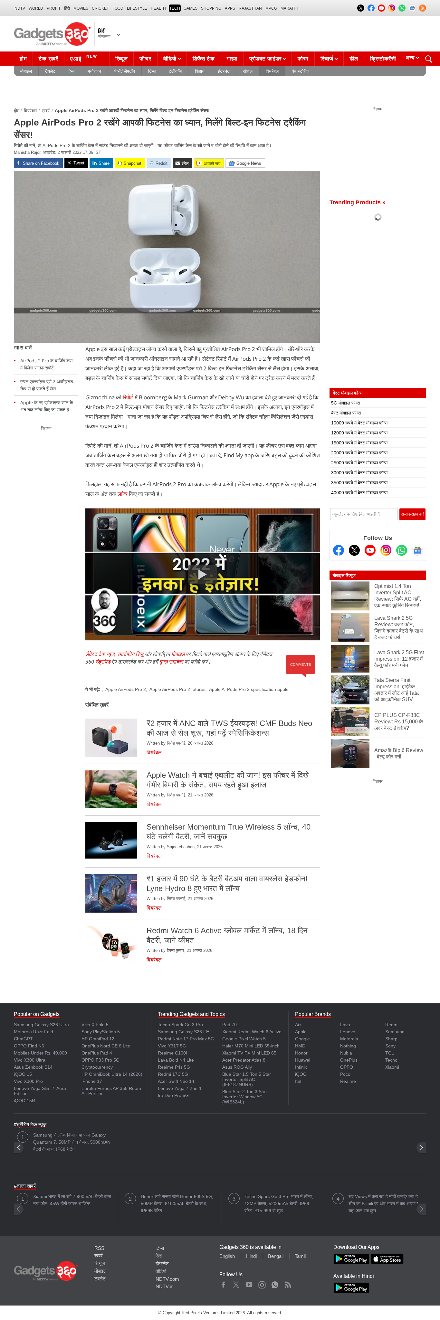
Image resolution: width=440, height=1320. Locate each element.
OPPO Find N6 (29, 1045)
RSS (99, 1248)
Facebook (223, 1283)
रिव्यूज (121, 59)
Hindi (251, 1256)
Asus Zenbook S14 (33, 1067)
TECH (174, 8)
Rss (288, 1283)
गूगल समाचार (171, 661)
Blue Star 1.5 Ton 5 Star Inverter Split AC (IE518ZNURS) (246, 1079)
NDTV (19, 8)
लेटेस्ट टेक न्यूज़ (99, 653)
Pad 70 (229, 1024)
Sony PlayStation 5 (100, 1031)
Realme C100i (172, 1052)
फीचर (145, 59)
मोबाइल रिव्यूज (344, 575)
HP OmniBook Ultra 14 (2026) (111, 1074)
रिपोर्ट (129, 397)
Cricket (100, 8)
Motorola (349, 1038)
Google (302, 1038)
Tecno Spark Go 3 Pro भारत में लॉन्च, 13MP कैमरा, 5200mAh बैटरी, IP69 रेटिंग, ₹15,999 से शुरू (278, 1203)
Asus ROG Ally (237, 1067)
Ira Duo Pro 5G (173, 1095)
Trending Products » (358, 202)
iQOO (301, 1074)
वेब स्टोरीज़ (301, 71)
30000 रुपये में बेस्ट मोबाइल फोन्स (359, 472)
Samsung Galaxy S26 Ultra (41, 1024)
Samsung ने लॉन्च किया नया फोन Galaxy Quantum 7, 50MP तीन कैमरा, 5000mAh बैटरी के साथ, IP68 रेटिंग (71, 1142)
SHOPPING (211, 8)
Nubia (346, 1052)
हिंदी (67, 8)
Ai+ (298, 1024)
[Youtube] (370, 550)
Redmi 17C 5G (173, 1074)
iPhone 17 (91, 1081)
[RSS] (422, 8)
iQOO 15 (23, 1074)
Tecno (391, 1060)
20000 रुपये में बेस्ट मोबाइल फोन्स (359, 452)
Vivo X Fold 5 (95, 1024)
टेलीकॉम (175, 71)
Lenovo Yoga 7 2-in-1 (180, 1088)
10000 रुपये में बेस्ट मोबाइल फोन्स (359, 422)
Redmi (391, 1024)
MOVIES (80, 8)
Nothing (348, 1045)
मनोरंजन (94, 71)
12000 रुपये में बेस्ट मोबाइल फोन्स (359, 432)
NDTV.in (164, 1286)
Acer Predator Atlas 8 (243, 1060)
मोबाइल (26, 71)
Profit (54, 8)
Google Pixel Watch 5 (244, 1038)
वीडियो (170, 59)
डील (353, 59)
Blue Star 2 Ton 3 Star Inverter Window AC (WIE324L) (244, 1096)
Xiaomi (392, 1067)
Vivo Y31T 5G (172, 1045)
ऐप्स (71, 71)
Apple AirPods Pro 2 (125, 689)
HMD (300, 1045)
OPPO (346, 1067)
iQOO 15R (24, 1100)
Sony (390, 1045)
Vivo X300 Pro (28, 1081)
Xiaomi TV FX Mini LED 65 (249, 1052)
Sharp (391, 1038)
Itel (298, 1081)
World (36, 8)
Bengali (275, 1256)
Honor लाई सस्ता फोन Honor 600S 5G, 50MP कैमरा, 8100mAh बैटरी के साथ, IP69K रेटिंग (177, 1203)
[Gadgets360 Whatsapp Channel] (401, 550)
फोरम (303, 59)
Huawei (302, 1060)
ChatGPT (23, 1038)
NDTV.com (167, 1279)
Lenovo (347, 1031)
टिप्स (152, 71)
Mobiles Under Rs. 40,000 (40, 1052)
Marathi (289, 8)
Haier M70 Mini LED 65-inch (251, 1045)
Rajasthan (250, 8)
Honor (301, 1052)
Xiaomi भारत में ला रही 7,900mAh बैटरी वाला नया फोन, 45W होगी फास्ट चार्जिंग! (72, 1200)
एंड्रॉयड (102, 661)
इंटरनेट (224, 71)
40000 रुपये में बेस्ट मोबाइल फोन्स (359, 492)
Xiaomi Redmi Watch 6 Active (252, 1031)
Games (190, 8)
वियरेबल (272, 71)
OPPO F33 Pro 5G (100, 1060)
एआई (83, 58)
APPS (230, 8)
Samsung (395, 1031)
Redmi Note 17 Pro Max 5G (186, 1038)
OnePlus (349, 1060)
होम (23, 59)
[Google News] (417, 550)
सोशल (248, 71)
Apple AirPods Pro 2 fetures (177, 689)
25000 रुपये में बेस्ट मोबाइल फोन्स (359, 462)
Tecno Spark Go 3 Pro (180, 1024)
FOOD (117, 8)
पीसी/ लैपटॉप (124, 71)
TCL (389, 1052)
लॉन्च (123, 493)
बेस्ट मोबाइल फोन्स (346, 412)
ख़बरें (46, 110)
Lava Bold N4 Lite (176, 1060)
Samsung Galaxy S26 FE (183, 1031)
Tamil (300, 1256)
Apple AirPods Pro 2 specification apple (249, 689)
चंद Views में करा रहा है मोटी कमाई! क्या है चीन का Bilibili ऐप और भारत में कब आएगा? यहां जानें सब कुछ (383, 1203)
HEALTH (158, 8)
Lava (345, 1024)
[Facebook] (338, 550)
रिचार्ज (326, 59)
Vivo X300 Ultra (29, 1060)
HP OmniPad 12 (97, 1038)
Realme (348, 1081)
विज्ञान (200, 71)
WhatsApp (275, 1283)
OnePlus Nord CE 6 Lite (105, 1045)
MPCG (271, 8)
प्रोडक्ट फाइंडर (265, 59)
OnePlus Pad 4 (96, 1052)
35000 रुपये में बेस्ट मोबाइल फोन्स (359, 482)
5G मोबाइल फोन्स (345, 402)
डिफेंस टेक (204, 59)
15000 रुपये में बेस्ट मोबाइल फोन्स (359, 442)
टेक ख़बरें (48, 59)
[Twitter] (354, 550)
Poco (345, 1074)
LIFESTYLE (137, 8)
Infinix (301, 1067)
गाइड (232, 59)
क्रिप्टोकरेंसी (383, 59)
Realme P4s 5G (174, 1067)
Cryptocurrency (97, 1067)
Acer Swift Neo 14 (176, 1081)
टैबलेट (50, 71)
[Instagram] (385, 550)
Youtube (249, 1283)
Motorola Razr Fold (33, 1031)
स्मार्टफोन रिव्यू (130, 653)
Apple (301, 1031)
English (227, 1256)
